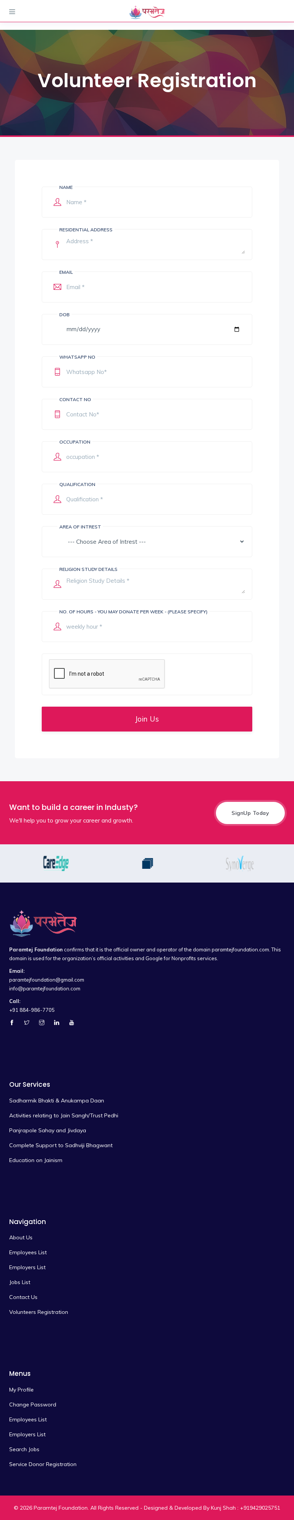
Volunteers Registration (38, 1312)
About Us (21, 1237)
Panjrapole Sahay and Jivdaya (47, 1130)
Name (66, 187)
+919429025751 (260, 1507)
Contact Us (23, 1297)
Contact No (75, 399)
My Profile (21, 1389)
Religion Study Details (88, 569)
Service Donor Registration (43, 1464)
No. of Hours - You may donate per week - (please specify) (133, 612)
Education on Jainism (35, 1160)
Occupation (74, 442)
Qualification (77, 484)
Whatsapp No (77, 357)
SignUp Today (250, 813)
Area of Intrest (80, 527)
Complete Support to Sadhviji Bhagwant (61, 1145)
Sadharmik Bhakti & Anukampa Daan (56, 1100)
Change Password (32, 1404)
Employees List (28, 1252)
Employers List (27, 1267)
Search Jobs (24, 1449)
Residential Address (86, 229)
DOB (64, 314)
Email (66, 272)
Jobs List (19, 1282)
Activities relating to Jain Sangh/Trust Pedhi (63, 1115)
